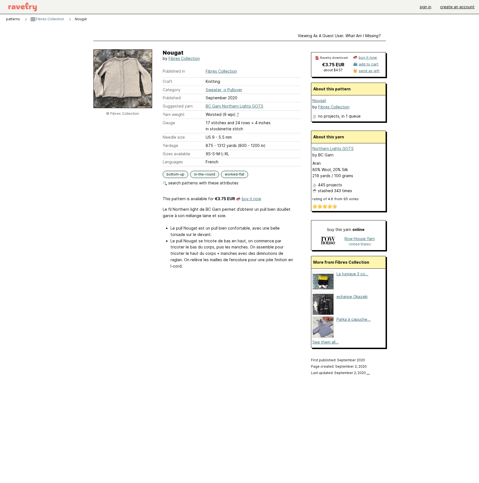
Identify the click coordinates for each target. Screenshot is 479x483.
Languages (173, 161)
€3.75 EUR (333, 64)
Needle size (174, 137)
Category (171, 89)
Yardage (170, 145)
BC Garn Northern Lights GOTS (234, 106)
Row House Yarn (360, 238)
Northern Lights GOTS (333, 148)
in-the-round (204, 174)
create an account (457, 6)
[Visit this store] (328, 241)
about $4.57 (333, 70)
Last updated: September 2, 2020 (340, 373)
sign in (425, 6)
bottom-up (175, 174)
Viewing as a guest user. (339, 35)
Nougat (319, 100)
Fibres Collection (49, 19)
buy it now (251, 198)
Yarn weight (174, 114)
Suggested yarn (178, 106)
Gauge (169, 122)
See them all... (325, 342)
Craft (167, 81)
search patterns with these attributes (202, 183)
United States (360, 244)
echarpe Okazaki (352, 296)
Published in (174, 71)
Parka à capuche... (354, 319)
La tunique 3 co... (352, 273)
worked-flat (234, 174)
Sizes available (176, 153)
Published (172, 97)
